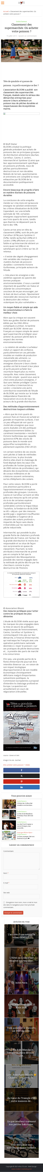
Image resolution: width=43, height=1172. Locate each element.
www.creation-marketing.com (21, 1169)
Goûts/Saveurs (21, 21)
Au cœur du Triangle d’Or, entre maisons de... (21, 1099)
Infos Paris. (21, 982)
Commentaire (8, 851)
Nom (5, 873)
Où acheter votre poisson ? (14, 765)
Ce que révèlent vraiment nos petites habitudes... (21, 1123)
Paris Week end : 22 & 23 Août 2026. (21, 1006)
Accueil (5, 11)
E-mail (6, 883)
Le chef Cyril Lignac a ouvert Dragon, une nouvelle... (25, 826)
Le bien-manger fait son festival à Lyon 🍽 (25, 837)
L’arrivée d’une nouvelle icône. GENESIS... (21, 936)
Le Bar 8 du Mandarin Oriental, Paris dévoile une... (25, 816)
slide (28, 765)
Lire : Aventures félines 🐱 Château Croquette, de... (21, 1076)
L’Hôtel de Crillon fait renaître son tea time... (25, 804)
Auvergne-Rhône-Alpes (24, 833)
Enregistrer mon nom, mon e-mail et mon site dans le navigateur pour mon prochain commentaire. (20, 904)
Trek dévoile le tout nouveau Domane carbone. (21, 1146)
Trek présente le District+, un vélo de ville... (21, 1029)
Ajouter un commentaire (27, 36)
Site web (6, 893)
